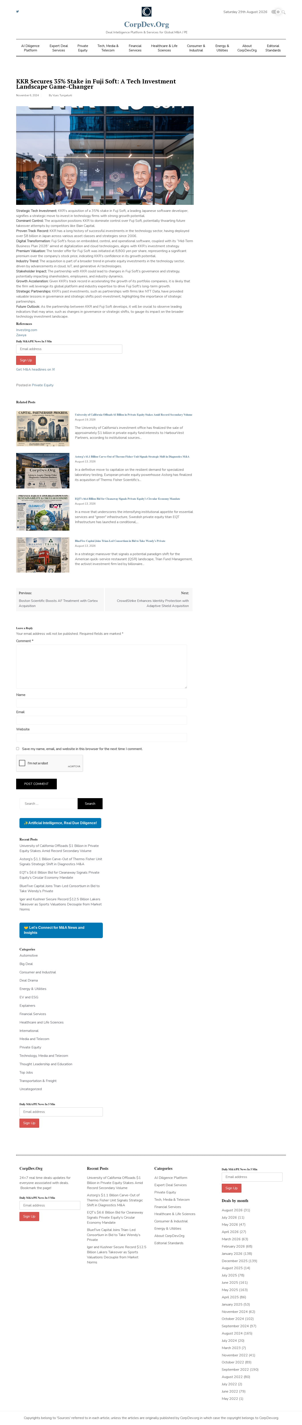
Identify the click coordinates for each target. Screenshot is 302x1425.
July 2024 (229, 1340)
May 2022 (230, 1398)
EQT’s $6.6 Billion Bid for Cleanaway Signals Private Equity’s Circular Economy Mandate (127, 499)
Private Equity (82, 48)
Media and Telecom (34, 1039)
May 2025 (230, 1289)
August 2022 (232, 1376)
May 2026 (230, 1224)
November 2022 (235, 1355)
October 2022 (233, 1362)
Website (23, 729)
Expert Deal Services (59, 48)
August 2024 (232, 1333)
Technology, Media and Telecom (43, 1055)
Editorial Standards (273, 48)
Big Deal (26, 963)
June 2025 (230, 1282)
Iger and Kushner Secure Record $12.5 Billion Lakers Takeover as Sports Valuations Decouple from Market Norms (60, 904)
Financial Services (135, 48)
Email (20, 712)
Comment (24, 641)
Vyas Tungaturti (62, 95)
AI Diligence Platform (30, 48)
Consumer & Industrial (196, 48)
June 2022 (230, 1391)
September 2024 (235, 1326)
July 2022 (229, 1384)
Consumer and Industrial (37, 972)
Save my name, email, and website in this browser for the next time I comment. (82, 748)
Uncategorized (30, 1089)
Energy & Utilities (222, 48)
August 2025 (232, 1268)
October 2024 (233, 1318)
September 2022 (235, 1369)
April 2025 (230, 1297)
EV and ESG (28, 997)
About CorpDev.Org (247, 48)
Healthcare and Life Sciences (41, 1022)
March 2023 (231, 1348)
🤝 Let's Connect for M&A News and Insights (54, 930)
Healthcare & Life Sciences (164, 48)
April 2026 (230, 1231)
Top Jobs (26, 1072)
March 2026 (231, 1239)
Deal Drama (28, 980)
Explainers (27, 1005)
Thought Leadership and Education (45, 1064)
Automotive (28, 955)
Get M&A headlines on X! (35, 369)
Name (20, 694)
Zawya (21, 335)
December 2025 (235, 1261)
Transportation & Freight (38, 1080)
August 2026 (232, 1210)
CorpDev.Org (146, 24)
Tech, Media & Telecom (108, 48)
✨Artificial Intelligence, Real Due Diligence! (60, 823)
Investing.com (26, 330)
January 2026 (232, 1253)
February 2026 (233, 1246)
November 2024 (235, 1311)
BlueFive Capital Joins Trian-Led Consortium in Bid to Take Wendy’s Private (120, 541)
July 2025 (229, 1275)
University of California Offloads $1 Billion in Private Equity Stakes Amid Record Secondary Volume (133, 415)
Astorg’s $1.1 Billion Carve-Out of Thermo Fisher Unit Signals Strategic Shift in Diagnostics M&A (132, 456)
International (28, 1030)
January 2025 (232, 1304)
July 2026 (229, 1217)
